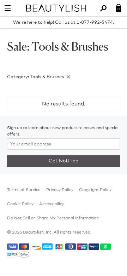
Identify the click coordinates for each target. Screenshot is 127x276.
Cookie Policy (20, 204)
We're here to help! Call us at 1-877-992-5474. (63, 22)
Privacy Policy (59, 190)
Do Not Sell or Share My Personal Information (53, 218)
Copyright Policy (95, 190)
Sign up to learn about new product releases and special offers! (63, 131)
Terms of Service (24, 190)
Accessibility (51, 204)
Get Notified (64, 161)
